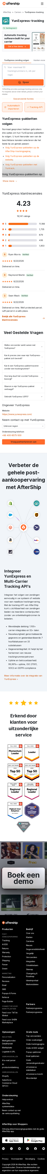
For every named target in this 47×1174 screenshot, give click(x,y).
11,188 (42, 223)
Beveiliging (30, 1159)
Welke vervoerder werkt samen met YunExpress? (19, 346)
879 (41, 235)
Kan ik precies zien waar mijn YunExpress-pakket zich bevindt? (22, 356)
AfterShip (7, 12)
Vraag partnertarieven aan (23, 441)
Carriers (17, 12)
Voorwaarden (17, 1159)
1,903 (41, 245)
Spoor (26, 82)
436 (41, 240)
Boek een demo (23, 878)
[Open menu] (42, 3)
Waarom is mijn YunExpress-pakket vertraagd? (19, 387)
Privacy (5, 1159)
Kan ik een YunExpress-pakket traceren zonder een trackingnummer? (21, 367)
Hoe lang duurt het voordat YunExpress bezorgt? (21, 377)
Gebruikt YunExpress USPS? (16, 396)
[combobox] (23, 426)
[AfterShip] (12, 3)
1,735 (41, 229)
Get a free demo (15, 46)
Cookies (41, 1159)
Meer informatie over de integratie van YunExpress (23, 677)
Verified (25, 254)
